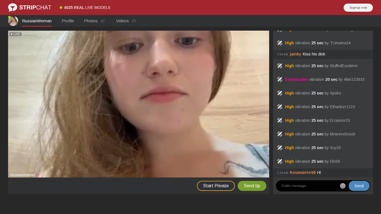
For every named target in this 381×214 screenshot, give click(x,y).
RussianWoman (37, 20)
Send (359, 186)
